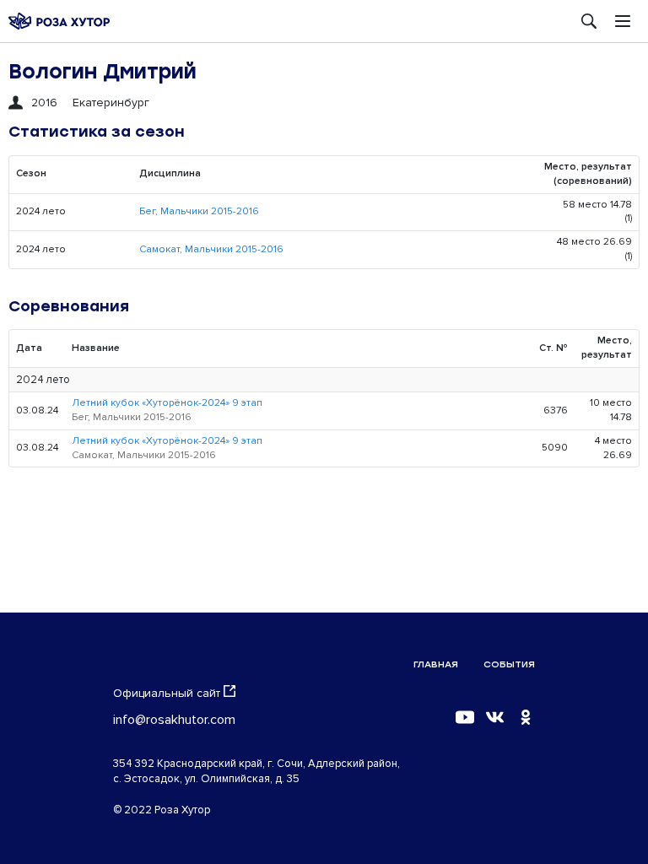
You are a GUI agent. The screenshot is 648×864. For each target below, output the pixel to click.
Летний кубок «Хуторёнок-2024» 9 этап (167, 403)
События (509, 664)
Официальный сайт (166, 693)
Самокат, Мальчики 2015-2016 (211, 249)
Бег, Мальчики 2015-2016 (199, 211)
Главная (435, 664)
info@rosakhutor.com (174, 719)
